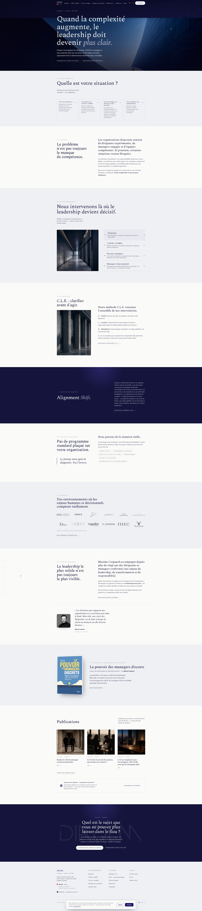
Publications (112, 887)
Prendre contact (133, 874)
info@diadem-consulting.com (115, 847)
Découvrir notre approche (93, 60)
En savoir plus (77, 906)
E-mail (131, 877)
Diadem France (133, 880)
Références (118, 3)
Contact (125, 3)
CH (129, 3)
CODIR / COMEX (75, 3)
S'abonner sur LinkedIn (132, 785)
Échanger (140, 3)
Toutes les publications (66, 773)
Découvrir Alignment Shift (125, 410)
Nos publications (97, 688)
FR (132, 3)
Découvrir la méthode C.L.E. (109, 343)
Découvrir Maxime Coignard (109, 597)
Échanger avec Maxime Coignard (89, 847)
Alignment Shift (92, 887)
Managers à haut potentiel (98, 3)
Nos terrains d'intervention (68, 535)
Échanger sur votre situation (69, 60)
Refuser (120, 904)
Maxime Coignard (113, 880)
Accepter (129, 904)
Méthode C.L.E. (110, 3)
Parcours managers (85, 3)
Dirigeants (66, 3)
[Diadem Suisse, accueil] (60, 870)
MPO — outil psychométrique (117, 877)
